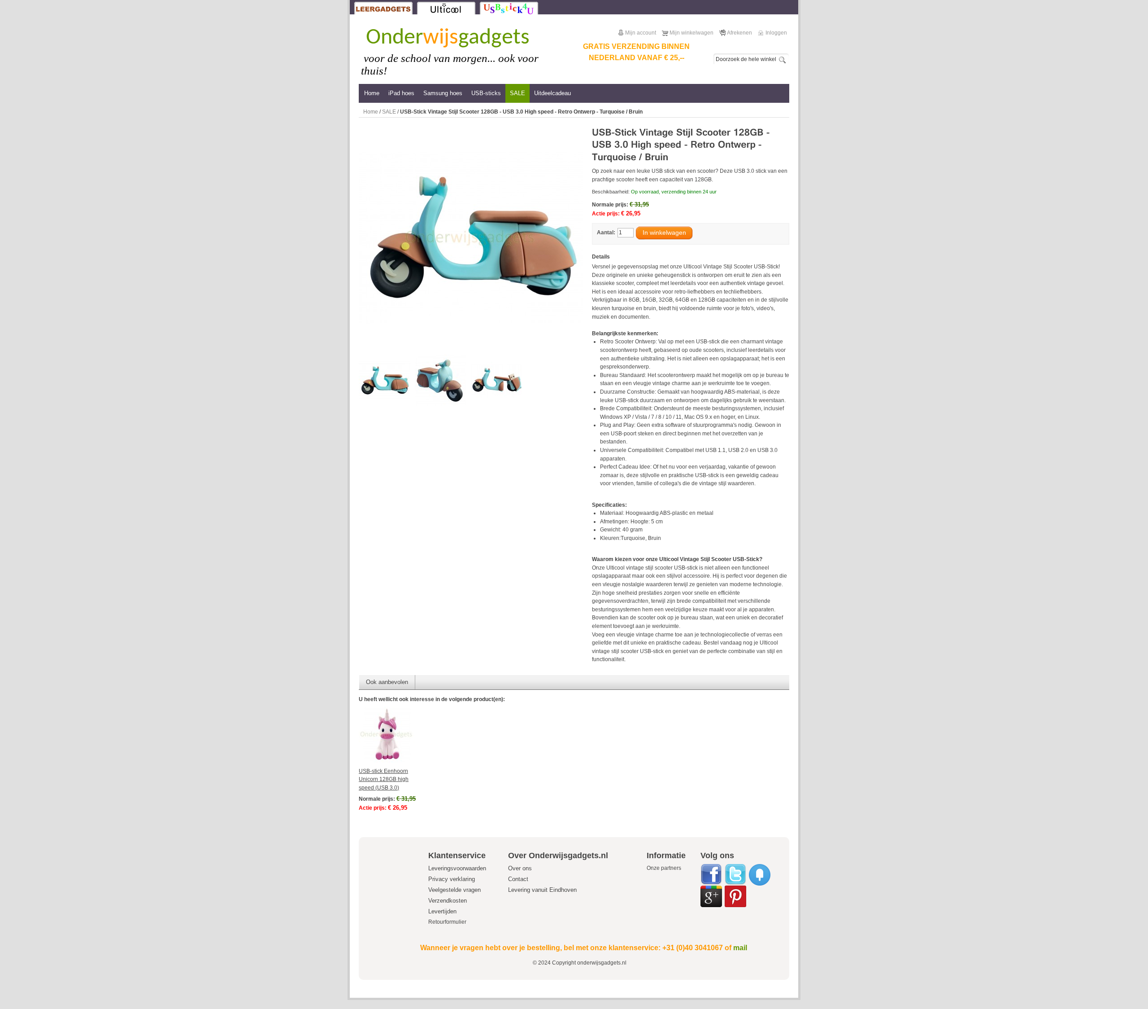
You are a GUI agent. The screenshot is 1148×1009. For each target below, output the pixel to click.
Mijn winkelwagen (691, 33)
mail (740, 948)
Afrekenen (739, 33)
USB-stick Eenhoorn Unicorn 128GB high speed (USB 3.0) (384, 779)
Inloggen (776, 33)
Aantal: (606, 232)
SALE (389, 112)
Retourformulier (447, 922)
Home (370, 112)
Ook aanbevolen (387, 682)
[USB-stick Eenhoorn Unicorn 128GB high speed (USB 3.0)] (400, 734)
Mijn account (640, 33)
